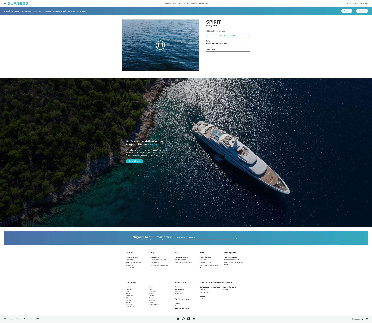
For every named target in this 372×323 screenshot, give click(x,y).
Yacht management (230, 257)
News (177, 306)
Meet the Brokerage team (159, 265)
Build (186, 3)
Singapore (129, 295)
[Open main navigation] (5, 3)
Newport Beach (154, 304)
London (128, 287)
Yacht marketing (180, 259)
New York (129, 289)
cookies (35, 11)
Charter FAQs (130, 265)
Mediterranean (205, 299)
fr (367, 319)
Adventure (203, 3)
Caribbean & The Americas (210, 287)
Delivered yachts (205, 262)
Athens (151, 293)
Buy (174, 3)
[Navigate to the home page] (18, 3)
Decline (346, 11)
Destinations (130, 259)
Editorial (178, 303)
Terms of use (28, 319)
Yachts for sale (155, 257)
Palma (128, 293)
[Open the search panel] (343, 3)
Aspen (151, 302)
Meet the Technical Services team (209, 266)
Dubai (128, 291)
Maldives (226, 289)
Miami (151, 289)
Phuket (151, 295)
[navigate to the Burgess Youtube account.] (194, 319)
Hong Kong (152, 291)
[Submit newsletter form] (235, 237)
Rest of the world (229, 287)
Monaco (151, 287)
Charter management (231, 259)
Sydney (151, 298)
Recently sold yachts (182, 257)
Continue (362, 11)
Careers (177, 291)
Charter (167, 3)
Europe (202, 296)
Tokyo (128, 298)
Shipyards (203, 259)
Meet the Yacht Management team (234, 263)
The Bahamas (204, 292)
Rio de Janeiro (130, 302)
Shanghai (152, 300)
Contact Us (363, 3)
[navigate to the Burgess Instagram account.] (183, 319)
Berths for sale (155, 262)
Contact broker (134, 161)
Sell (180, 3)
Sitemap (18, 319)
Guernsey (129, 304)
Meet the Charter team (133, 268)
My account (352, 3)
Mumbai (128, 300)
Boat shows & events (182, 308)
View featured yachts (228, 36)
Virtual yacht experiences (159, 259)
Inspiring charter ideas (133, 262)
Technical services (205, 257)
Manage (194, 3)
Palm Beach (130, 306)
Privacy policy (8, 319)
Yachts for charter (132, 257)
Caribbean (203, 289)
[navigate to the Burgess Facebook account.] (178, 319)
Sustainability (179, 289)
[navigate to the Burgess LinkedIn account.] (188, 319)
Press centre (179, 293)
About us (178, 287)
